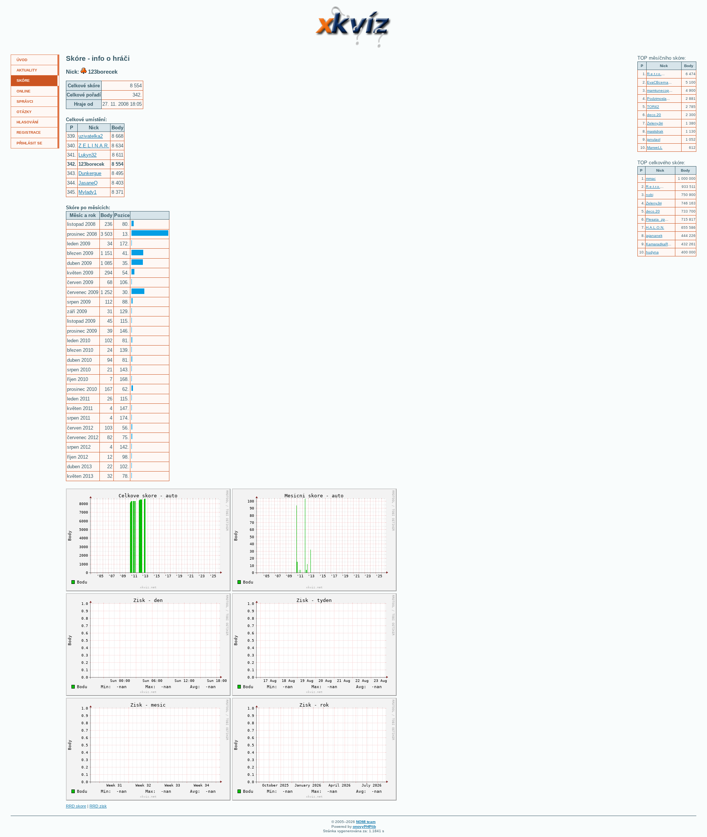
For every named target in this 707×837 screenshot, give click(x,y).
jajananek (654, 236)
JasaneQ (88, 183)
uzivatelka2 (90, 136)
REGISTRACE (29, 132)
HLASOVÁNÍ (27, 122)
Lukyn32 (87, 155)
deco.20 (654, 115)
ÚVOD (22, 60)
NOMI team (366, 822)
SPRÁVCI (25, 101)
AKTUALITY (27, 70)
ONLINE (24, 91)
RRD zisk (98, 806)
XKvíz (328, 9)
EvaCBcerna (657, 82)
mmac (651, 178)
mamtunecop (658, 90)
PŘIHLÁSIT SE (29, 143)
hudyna (652, 252)
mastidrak (655, 131)
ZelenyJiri (655, 123)
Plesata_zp (655, 219)
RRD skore (76, 806)
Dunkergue (89, 173)
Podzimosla (656, 99)
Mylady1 (87, 192)
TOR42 (653, 107)
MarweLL (654, 148)
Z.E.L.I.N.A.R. (93, 145)
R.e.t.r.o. (654, 74)
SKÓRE (23, 80)
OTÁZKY (24, 112)
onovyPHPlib (364, 826)
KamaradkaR (657, 244)
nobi (649, 195)
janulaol (653, 139)
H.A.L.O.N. (655, 227)
